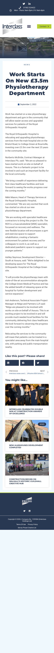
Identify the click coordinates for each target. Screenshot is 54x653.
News (27, 65)
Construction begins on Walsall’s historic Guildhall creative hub (25, 481)
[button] (29, 26)
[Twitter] (24, 511)
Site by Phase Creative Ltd (27, 528)
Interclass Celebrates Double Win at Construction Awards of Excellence (26, 411)
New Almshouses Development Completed (26, 446)
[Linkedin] (30, 511)
